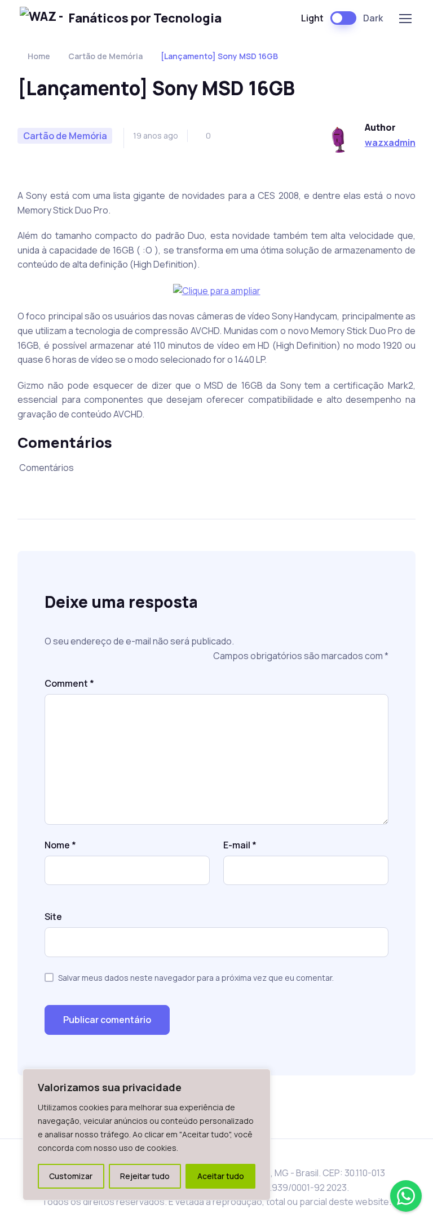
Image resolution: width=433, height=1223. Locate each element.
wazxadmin (390, 142)
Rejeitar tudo (145, 1176)
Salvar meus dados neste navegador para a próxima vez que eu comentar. (196, 977)
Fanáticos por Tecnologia (145, 18)
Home (39, 56)
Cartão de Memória (105, 56)
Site (53, 916)
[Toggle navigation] (404, 18)
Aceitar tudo (220, 1176)
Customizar (70, 1176)
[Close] (259, 1078)
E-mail (240, 845)
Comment (69, 683)
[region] (147, 1134)
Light (312, 18)
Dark (373, 18)
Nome (60, 845)
